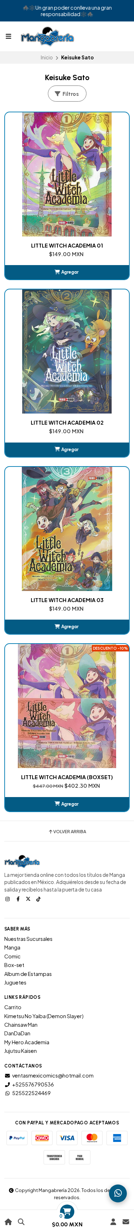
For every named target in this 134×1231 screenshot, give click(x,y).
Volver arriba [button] (69, 832)
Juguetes (15, 982)
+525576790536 (33, 1084)
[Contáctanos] (125, 1221)
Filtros (70, 94)
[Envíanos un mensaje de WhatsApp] (118, 1193)
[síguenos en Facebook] (19, 898)
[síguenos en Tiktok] (39, 898)
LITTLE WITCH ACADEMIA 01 (67, 245)
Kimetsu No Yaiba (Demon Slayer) (44, 1015)
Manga (12, 947)
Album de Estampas (28, 973)
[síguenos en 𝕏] (29, 898)
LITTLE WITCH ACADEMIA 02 (67, 422)
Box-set (14, 964)
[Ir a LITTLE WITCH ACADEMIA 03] (67, 529)
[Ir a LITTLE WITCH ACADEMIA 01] (67, 174)
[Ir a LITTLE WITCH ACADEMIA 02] (67, 351)
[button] (67, 272)
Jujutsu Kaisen (20, 1050)
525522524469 (31, 1092)
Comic (12, 956)
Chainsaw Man (21, 1024)
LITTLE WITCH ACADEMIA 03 (67, 600)
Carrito (12, 1007)
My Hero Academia (26, 1042)
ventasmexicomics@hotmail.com (53, 1075)
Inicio (47, 57)
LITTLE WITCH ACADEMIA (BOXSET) (67, 777)
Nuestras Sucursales (28, 938)
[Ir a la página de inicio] (8, 1221)
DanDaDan (17, 1033)
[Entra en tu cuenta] (113, 1221)
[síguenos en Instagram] (8, 898)
